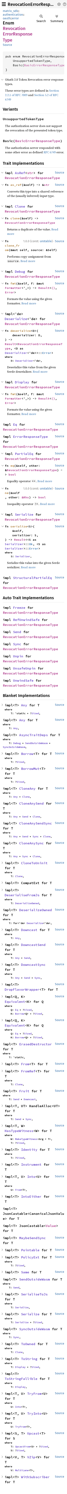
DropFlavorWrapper (22, 989)
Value (51, 1226)
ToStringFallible (21, 1379)
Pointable (30, 1250)
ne (7, 493)
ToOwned (28, 1344)
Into (31, 1177)
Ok (31, 544)
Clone (20, 206)
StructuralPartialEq (32, 578)
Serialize (24, 514)
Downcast (29, 930)
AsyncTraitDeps (33, 735)
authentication (13, 14)
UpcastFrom (22, 1446)
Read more (27, 261)
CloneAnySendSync (35, 823)
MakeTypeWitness (26, 1139)
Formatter (13, 288)
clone (15, 218)
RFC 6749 (50, 152)
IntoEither (31, 1196)
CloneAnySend (31, 803)
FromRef (28, 1071)
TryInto (34, 1413)
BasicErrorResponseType (44, 65)
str (30, 173)
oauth (7, 18)
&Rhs (25, 497)
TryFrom (34, 1393)
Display (22, 382)
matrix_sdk (10, 11)
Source (7, 45)
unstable (46, 241)
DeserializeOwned (27, 903)
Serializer (14, 544)
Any (24, 705)
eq (12, 465)
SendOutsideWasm (36, 743)
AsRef (20, 173)
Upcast (33, 1433)
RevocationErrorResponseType (32, 178)
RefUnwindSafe (26, 620)
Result (44, 288)
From (25, 1064)
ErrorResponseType (30, 437)
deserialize (20, 331)
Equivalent (15, 1001)
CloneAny (27, 788)
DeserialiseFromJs (22, 895)
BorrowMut (30, 769)
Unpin (18, 656)
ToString (29, 1359)
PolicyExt (30, 1257)
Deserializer (16, 353)
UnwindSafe (23, 680)
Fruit (24, 1091)
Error (9, 292)
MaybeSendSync (32, 1238)
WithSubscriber (35, 1477)
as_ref (16, 185)
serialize (18, 526)
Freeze (19, 607)
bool (12, 474)
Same (25, 1272)
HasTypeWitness (19, 1131)
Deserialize (16, 319)
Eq (15, 424)
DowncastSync (33, 965)
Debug (20, 271)
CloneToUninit (34, 863)
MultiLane (21, 1470)
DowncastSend (33, 945)
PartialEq (24, 454)
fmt (13, 283)
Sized (35, 713)
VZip (31, 1457)
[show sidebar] (4, 4)
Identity (29, 1149)
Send (17, 632)
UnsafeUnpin (24, 668)
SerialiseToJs (34, 1294)
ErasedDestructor (35, 1044)
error (15, 18)
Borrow (27, 754)
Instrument (31, 1164)
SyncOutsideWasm (14, 747)
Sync (17, 644)
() (53, 288)
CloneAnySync (31, 843)
